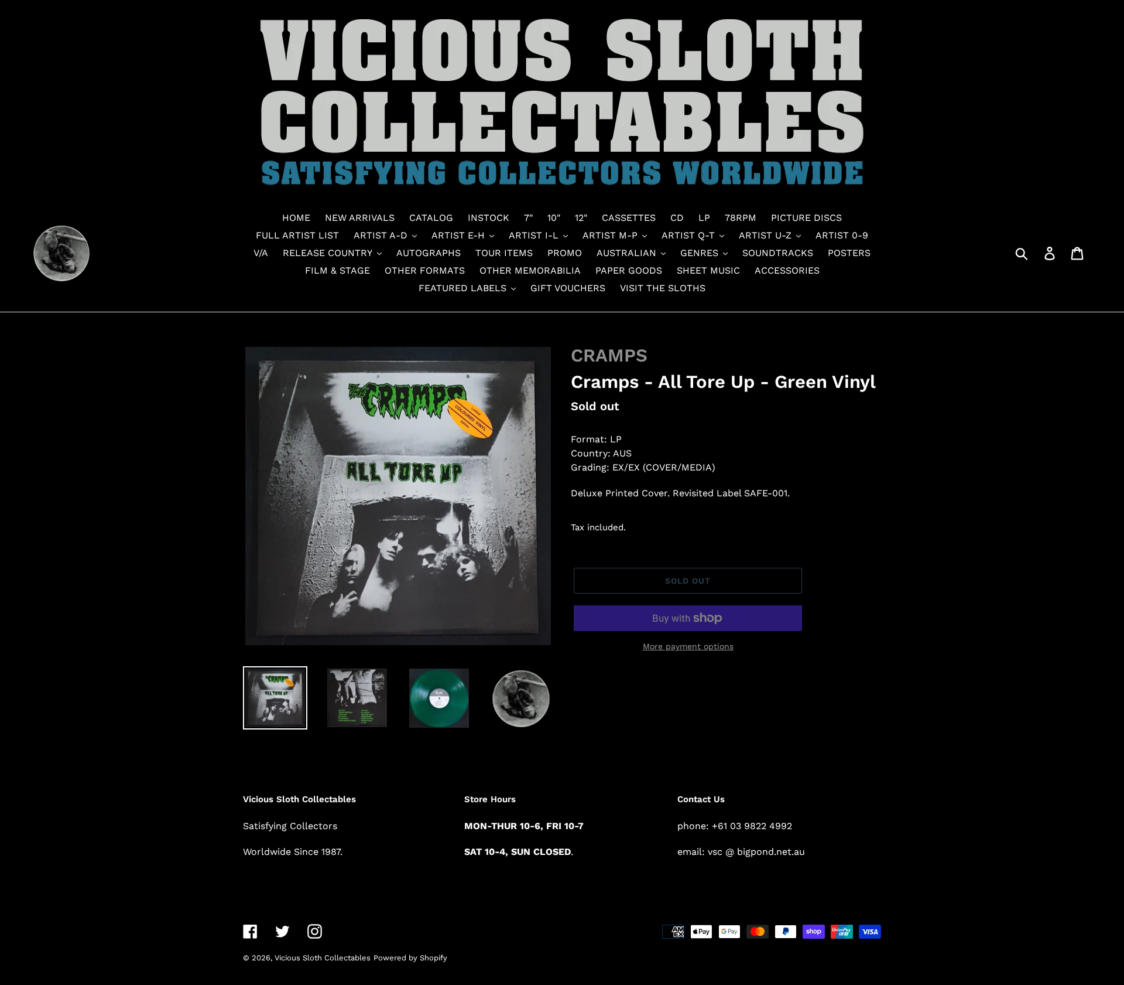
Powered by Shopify (410, 957)
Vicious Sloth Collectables (323, 957)
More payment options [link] (688, 646)
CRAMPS (609, 355)
